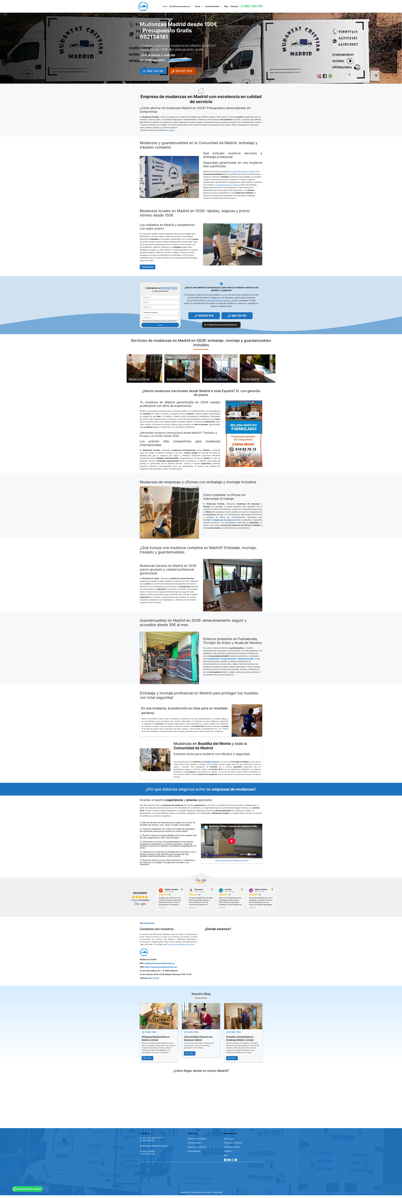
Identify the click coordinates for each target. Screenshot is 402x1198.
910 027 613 (169, 288)
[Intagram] (232, 1160)
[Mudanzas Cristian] (143, 6)
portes (225, 295)
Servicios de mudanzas (179, 6)
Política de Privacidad (233, 1143)
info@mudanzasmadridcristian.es (159, 963)
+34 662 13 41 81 (147, 1154)
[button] (275, 898)
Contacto (234, 6)
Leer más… (147, 1058)
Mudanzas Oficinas (216, 379)
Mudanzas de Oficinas (197, 1147)
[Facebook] (225, 1160)
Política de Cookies (232, 1147)
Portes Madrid (250, 379)
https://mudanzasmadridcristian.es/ (161, 967)
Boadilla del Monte (211, 762)
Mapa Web (217, 1192)
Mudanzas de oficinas (223, 520)
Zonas (197, 6)
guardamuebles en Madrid (244, 171)
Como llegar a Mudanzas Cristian (181, 944)
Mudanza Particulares (197, 1139)
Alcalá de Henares (246, 659)
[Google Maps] (235, 1160)
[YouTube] (228, 1160)
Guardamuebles (212, 6)
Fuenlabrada (213, 659)
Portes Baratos (194, 1151)
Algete (172, 130)
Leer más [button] (162, 908)
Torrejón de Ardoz (228, 659)
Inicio (164, 6)
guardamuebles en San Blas (218, 300)
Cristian (148, 1032)
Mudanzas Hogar (139, 379)
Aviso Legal (166, 321)
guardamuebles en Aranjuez (228, 185)
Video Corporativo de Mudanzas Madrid (232, 860)
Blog (226, 6)
